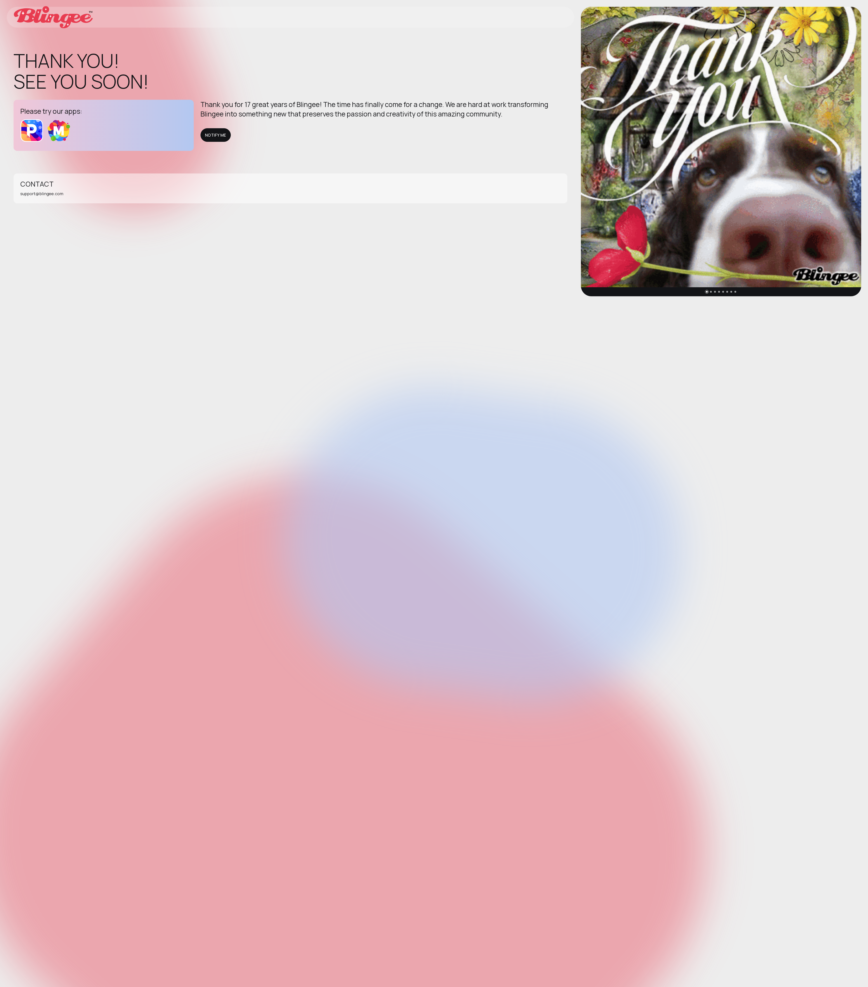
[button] (707, 292)
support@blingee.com (41, 193)
